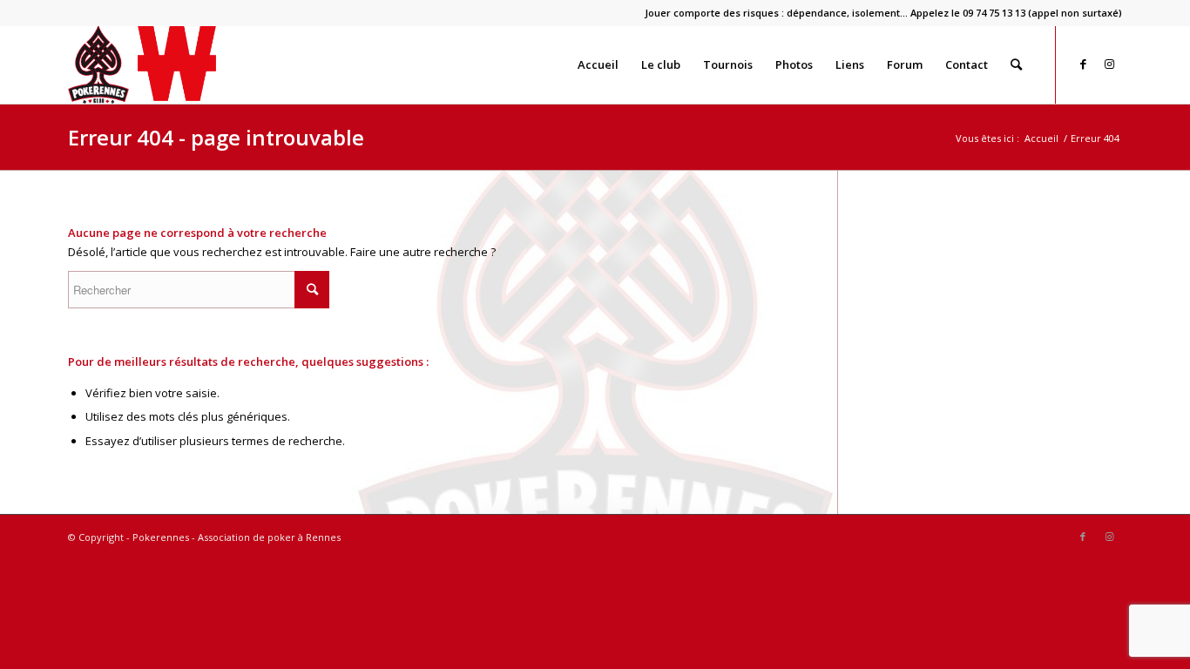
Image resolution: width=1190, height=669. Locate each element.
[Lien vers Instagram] (1109, 64)
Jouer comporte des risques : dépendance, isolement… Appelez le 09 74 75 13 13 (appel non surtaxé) (883, 12)
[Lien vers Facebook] (1083, 64)
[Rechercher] (1016, 64)
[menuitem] (879, 13)
